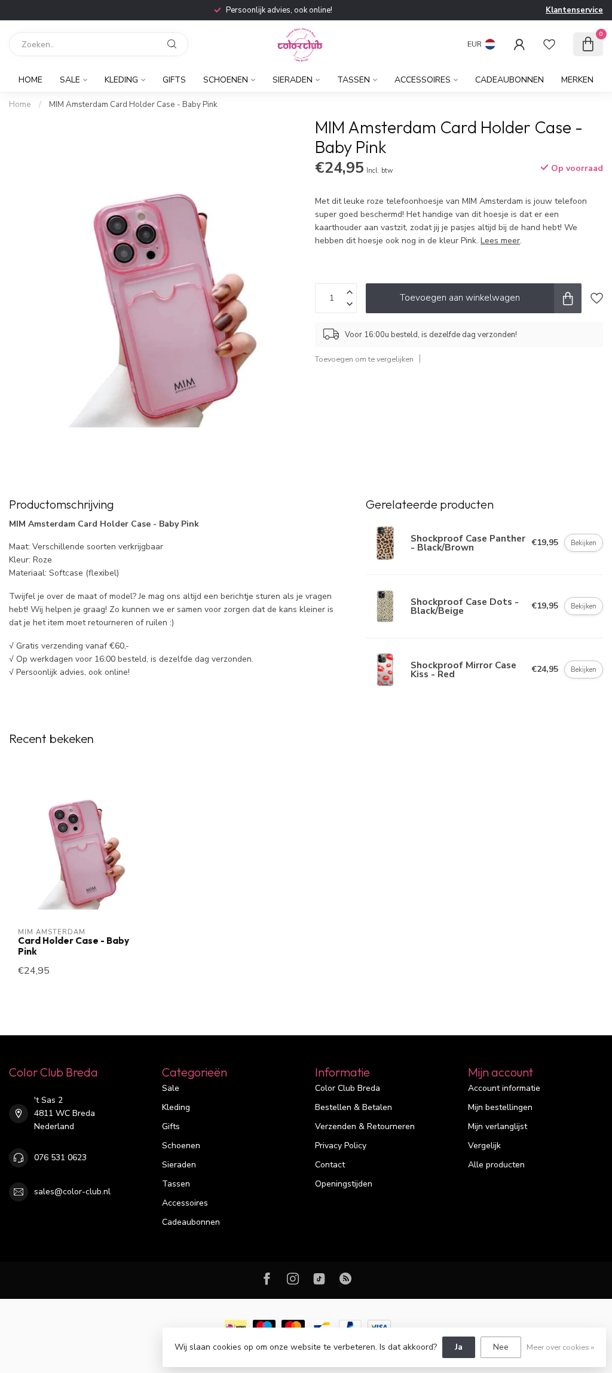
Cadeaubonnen (509, 79)
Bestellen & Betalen (353, 1107)
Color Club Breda (347, 1088)
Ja (459, 1347)
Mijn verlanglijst (497, 1126)
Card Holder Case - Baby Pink (73, 946)
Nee (501, 1347)
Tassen (353, 79)
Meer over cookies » (560, 1347)
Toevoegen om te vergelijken (364, 359)
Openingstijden (343, 1183)
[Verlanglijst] (549, 44)
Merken (577, 79)
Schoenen (225, 79)
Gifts (174, 79)
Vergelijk (484, 1145)
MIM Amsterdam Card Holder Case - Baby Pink (133, 104)
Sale (70, 79)
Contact (330, 1164)
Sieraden (293, 79)
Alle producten (496, 1164)
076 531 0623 (60, 1157)
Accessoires (422, 79)
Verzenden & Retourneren (365, 1126)
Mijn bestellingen (500, 1107)
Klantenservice (574, 10)
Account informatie (504, 1088)
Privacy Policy (340, 1145)
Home (30, 79)
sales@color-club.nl (72, 1191)
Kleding (121, 79)
